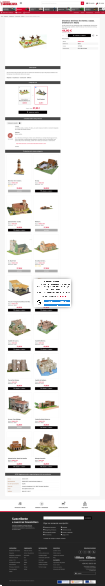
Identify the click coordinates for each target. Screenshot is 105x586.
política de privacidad (61, 296)
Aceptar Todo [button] (63, 301)
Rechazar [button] (50, 301)
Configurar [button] (57, 305)
